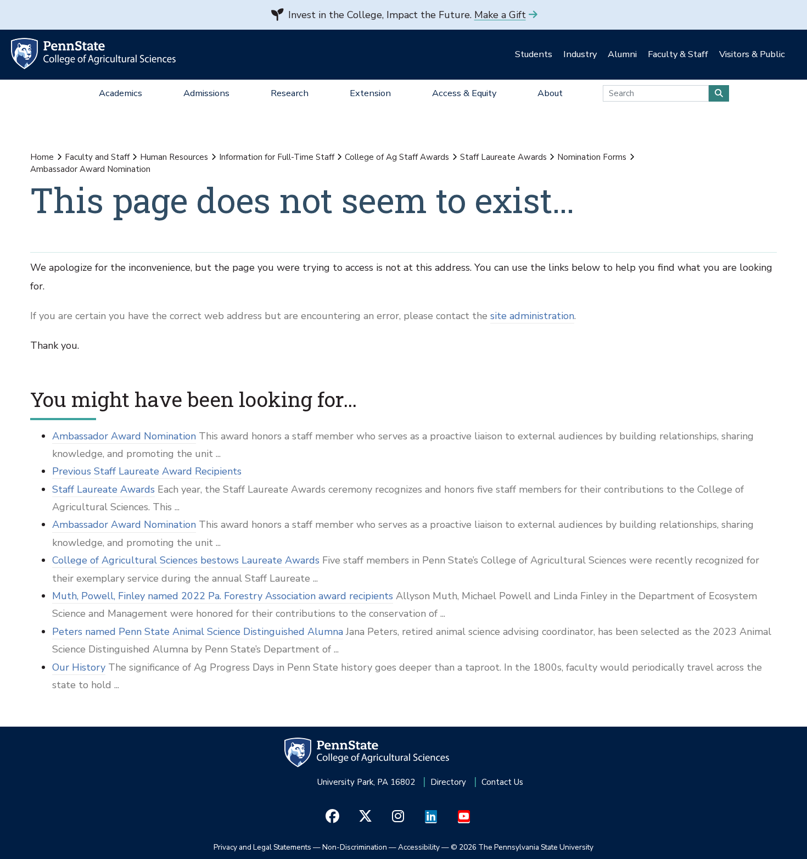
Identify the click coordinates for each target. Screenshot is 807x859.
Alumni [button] (622, 54)
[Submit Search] (719, 93)
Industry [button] (580, 54)
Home (42, 157)
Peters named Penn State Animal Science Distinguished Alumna (197, 631)
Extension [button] (370, 93)
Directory (448, 782)
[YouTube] (464, 816)
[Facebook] (332, 816)
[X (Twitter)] (365, 816)
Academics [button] (120, 93)
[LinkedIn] (431, 816)
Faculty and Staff (97, 157)
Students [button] (533, 54)
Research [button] (290, 93)
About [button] (550, 93)
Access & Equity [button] (464, 93)
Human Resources (174, 157)
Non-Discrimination (354, 847)
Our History (78, 667)
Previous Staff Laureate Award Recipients (147, 471)
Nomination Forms (591, 157)
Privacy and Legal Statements (262, 847)
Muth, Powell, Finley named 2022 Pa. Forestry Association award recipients (222, 596)
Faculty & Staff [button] (678, 54)
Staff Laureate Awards (503, 157)
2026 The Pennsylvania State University (522, 847)
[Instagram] (398, 816)
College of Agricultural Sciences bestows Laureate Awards (186, 560)
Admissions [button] (206, 93)
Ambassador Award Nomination (124, 436)
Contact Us (502, 782)
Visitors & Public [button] (752, 54)
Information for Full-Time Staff (276, 157)
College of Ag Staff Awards (397, 157)
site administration (532, 315)
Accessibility (419, 847)
